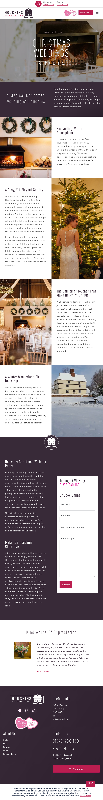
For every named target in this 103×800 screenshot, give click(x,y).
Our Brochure (62, 5)
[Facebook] (20, 710)
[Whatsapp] (38, 4)
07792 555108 (48, 5)
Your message (67, 538)
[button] (97, 13)
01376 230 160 (70, 485)
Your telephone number (72, 526)
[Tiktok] (34, 710)
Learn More (85, 795)
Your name (65, 503)
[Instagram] (27, 710)
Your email (65, 515)
